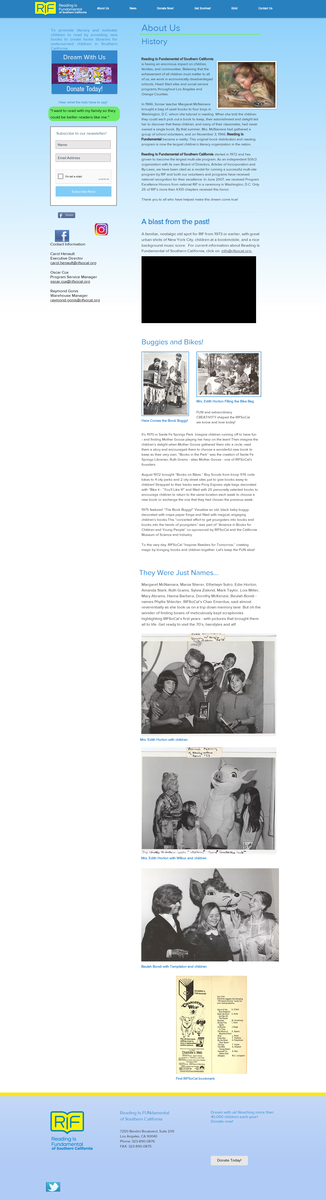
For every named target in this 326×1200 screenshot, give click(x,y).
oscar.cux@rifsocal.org (70, 281)
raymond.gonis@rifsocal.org (75, 300)
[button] (111, 8)
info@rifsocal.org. (236, 250)
